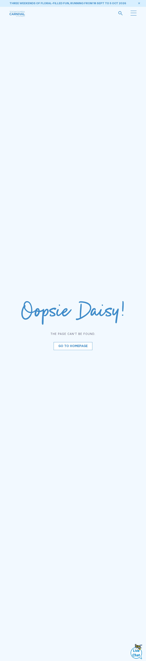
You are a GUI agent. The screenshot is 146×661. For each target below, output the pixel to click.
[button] (133, 14)
